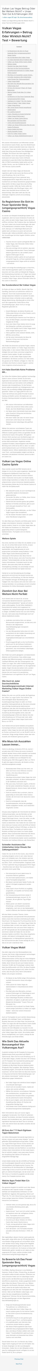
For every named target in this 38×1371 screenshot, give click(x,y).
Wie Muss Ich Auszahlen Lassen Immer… (20, 75)
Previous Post (19, 1359)
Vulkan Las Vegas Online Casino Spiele (20, 62)
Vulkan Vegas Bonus (14, 105)
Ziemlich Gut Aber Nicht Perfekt (17, 66)
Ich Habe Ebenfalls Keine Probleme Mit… (20, 59)
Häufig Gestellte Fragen (15, 131)
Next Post (19, 1364)
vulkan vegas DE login (10, 17)
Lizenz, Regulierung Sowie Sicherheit (19, 114)
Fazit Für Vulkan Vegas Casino (17, 133)
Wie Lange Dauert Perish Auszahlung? (19, 107)
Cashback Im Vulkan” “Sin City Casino (19, 101)
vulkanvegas (6, 237)
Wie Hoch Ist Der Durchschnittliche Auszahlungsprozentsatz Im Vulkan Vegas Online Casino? (21, 70)
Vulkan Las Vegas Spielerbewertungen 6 (20, 136)
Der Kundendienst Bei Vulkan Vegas (19, 57)
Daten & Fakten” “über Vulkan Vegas (19, 103)
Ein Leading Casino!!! (14, 112)
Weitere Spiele (12, 64)
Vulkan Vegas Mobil (14, 81)
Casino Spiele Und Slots (15, 129)
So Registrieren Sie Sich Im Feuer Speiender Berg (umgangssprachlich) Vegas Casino (19, 53)
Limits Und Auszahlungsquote (17, 122)
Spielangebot (12, 109)
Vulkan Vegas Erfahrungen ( (16, 116)
